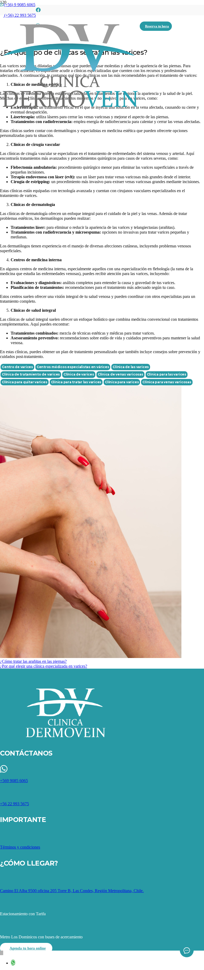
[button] (1, 953)
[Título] (38, 10)
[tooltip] (13, 962)
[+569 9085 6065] (102, 769)
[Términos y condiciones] (102, 836)
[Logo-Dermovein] (70, 108)
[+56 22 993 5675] (102, 792)
